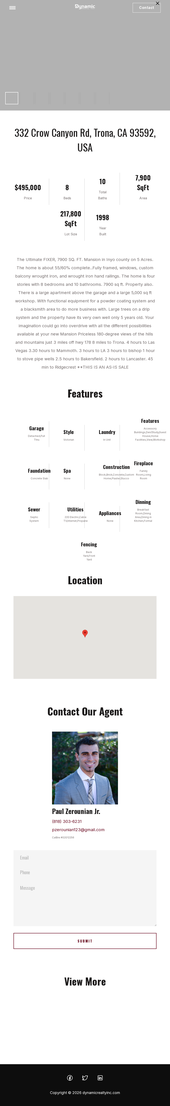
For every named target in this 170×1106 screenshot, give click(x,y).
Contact (146, 8)
